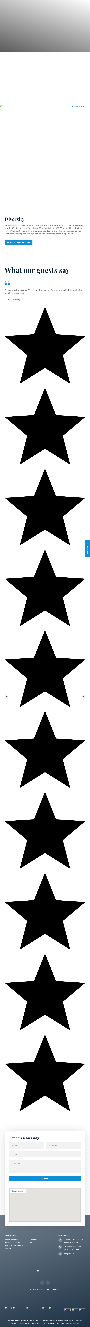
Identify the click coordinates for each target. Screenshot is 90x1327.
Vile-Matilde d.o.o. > (66, 1320)
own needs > (73, 1323)
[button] (6, 696)
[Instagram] (48, 1282)
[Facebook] (42, 1282)
